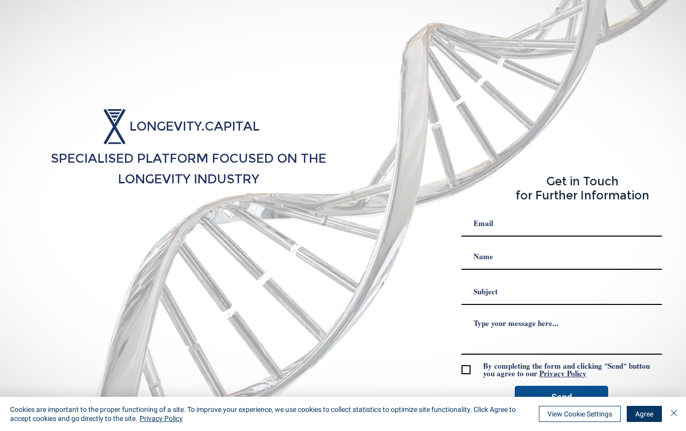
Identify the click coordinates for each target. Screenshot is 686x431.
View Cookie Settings (579, 414)
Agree (644, 414)
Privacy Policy (161, 418)
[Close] (674, 414)
